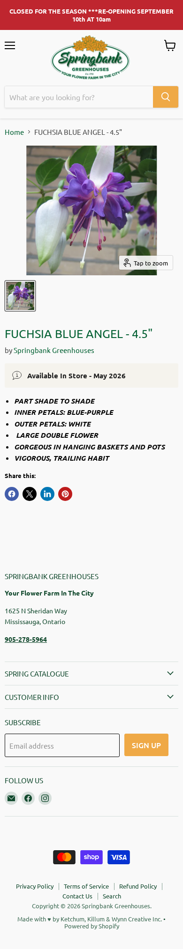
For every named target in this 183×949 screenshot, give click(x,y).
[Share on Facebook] (12, 494)
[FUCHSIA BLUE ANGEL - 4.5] (20, 296)
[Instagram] (45, 798)
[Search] (165, 97)
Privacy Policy (34, 886)
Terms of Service (86, 886)
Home (14, 132)
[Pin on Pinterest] (65, 494)
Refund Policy (138, 886)
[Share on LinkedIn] (47, 494)
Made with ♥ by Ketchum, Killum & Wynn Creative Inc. (89, 919)
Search (112, 896)
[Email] (11, 798)
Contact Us (77, 896)
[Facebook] (28, 798)
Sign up (146, 745)
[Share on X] (30, 494)
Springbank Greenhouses (54, 350)
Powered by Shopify (91, 926)
